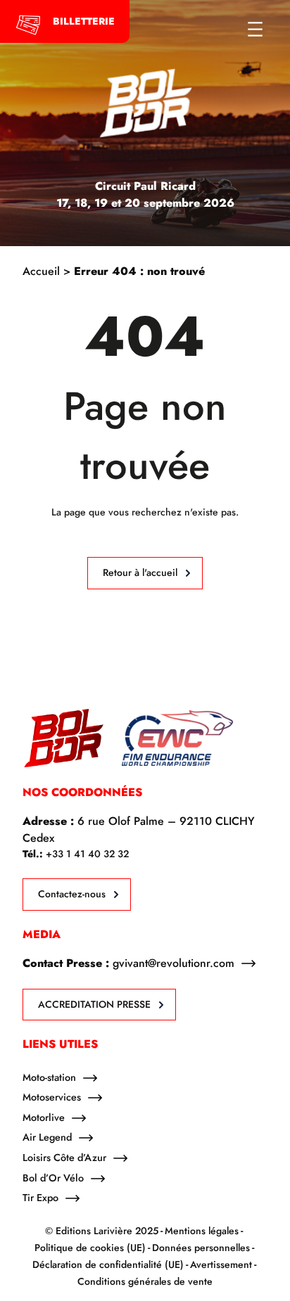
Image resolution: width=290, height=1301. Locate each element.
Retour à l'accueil (140, 572)
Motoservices (52, 1097)
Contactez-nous (72, 894)
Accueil (41, 271)
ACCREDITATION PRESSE (94, 1004)
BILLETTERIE (84, 21)
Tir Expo (40, 1198)
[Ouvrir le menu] (255, 29)
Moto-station (49, 1077)
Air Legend (47, 1137)
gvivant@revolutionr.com (173, 963)
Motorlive (44, 1117)
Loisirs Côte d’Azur (64, 1158)
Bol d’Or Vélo (53, 1178)
